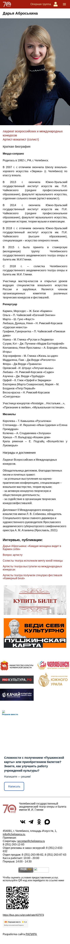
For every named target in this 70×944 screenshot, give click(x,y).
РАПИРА (31, 934)
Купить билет (35, 601)
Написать (14, 786)
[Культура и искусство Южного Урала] (53, 680)
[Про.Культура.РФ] (17, 680)
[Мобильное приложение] (17, 695)
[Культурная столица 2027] (53, 665)
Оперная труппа (40, 4)
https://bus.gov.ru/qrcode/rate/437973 (23, 914)
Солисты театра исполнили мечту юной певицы (33, 560)
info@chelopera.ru (14, 834)
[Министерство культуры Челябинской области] (17, 665)
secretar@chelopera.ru (31, 841)
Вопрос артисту (12, 554)
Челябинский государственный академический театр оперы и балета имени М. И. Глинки (42, 806)
